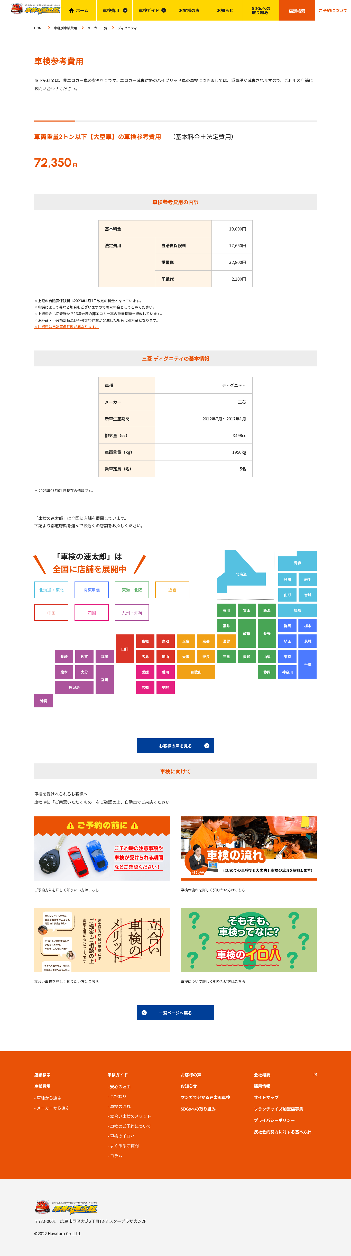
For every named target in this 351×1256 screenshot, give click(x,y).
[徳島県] (165, 687)
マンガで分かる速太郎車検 (205, 1097)
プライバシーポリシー (274, 1120)
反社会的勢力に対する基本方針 (282, 1131)
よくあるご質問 (124, 1145)
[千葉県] (307, 664)
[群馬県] (287, 625)
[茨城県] (307, 641)
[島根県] (145, 641)
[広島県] (145, 656)
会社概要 (262, 1074)
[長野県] (267, 633)
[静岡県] (267, 672)
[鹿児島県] (74, 687)
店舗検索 (42, 1074)
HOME (38, 27)
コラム (116, 1155)
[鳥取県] (165, 641)
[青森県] (297, 561)
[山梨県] (267, 656)
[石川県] (226, 610)
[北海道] (241, 571)
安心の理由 (120, 1086)
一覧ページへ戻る (175, 1013)
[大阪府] (186, 656)
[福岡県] (105, 656)
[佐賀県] (84, 656)
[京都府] (206, 641)
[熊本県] (64, 672)
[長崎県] (64, 656)
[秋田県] (287, 579)
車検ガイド (149, 10)
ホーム (82, 10)
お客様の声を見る (175, 746)
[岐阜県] (247, 633)
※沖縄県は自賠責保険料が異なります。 (66, 326)
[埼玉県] (287, 641)
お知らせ (225, 10)
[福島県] (297, 610)
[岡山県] (165, 656)
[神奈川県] (287, 672)
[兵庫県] (186, 641)
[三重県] (226, 656)
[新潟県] (267, 610)
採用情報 (262, 1086)
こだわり (118, 1096)
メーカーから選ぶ (53, 1108)
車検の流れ (120, 1106)
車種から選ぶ (49, 1098)
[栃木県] (307, 625)
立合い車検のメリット (130, 1116)
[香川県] (165, 672)
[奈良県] (206, 656)
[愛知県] (247, 656)
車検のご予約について (130, 1126)
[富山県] (247, 610)
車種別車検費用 (65, 27)
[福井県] (226, 625)
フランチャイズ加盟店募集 (278, 1109)
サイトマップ (266, 1097)
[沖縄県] (43, 700)
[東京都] (287, 656)
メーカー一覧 (97, 27)
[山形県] (287, 595)
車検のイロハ (122, 1136)
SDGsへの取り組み (261, 10)
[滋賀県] (226, 641)
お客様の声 (189, 10)
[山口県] (125, 648)
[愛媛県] (145, 672)
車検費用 (42, 1086)
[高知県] (145, 687)
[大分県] (84, 672)
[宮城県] (307, 595)
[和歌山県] (196, 672)
